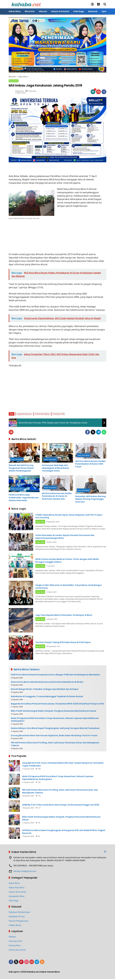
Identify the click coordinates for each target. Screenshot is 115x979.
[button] (92, 4)
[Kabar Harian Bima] (26, 4)
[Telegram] (98, 432)
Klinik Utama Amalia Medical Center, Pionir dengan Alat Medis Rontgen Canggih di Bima (67, 560)
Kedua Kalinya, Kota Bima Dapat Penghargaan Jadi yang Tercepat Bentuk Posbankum (55, 728)
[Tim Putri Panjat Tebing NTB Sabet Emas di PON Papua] (21, 647)
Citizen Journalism (17, 949)
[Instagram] (26, 962)
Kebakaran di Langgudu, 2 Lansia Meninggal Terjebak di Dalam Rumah (47, 696)
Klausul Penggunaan (18, 920)
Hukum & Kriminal (17, 891)
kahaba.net (19, 91)
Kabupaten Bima (16, 896)
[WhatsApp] (104, 432)
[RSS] (42, 962)
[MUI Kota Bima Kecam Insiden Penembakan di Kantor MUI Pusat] (90, 451)
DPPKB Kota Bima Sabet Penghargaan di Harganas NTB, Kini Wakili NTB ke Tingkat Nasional (63, 832)
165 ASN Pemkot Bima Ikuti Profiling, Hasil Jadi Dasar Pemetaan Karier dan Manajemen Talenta (55, 744)
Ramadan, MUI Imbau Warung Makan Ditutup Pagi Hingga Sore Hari (90, 499)
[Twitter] (93, 432)
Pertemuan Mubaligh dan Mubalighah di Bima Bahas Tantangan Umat (55, 468)
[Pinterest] (21, 962)
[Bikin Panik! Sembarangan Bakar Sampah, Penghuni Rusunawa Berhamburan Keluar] (14, 819)
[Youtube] (31, 962)
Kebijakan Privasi (17, 916)
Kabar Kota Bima (17, 459)
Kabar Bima (13, 81)
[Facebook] (87, 432)
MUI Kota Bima (43, 414)
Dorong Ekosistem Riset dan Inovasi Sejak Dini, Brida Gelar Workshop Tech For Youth (54, 735)
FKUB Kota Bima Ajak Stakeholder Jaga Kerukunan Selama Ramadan (24, 498)
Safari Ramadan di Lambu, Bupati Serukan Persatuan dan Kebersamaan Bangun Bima (64, 536)
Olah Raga (14, 900)
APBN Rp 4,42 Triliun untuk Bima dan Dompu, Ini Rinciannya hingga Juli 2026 (60, 804)
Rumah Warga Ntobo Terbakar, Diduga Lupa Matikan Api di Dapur (45, 689)
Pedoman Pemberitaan (19, 912)
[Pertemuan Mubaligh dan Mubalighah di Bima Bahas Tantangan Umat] (57, 453)
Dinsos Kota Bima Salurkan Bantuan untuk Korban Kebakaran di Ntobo (47, 682)
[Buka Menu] (98, 4)
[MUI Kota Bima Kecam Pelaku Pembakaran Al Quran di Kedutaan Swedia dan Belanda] (57, 483)
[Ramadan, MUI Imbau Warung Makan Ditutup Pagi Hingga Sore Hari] (90, 484)
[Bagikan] (104, 91)
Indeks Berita (15, 925)
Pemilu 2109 (59, 414)
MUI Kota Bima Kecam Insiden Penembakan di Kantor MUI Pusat (90, 464)
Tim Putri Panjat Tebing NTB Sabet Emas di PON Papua (63, 642)
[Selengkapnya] (105, 851)
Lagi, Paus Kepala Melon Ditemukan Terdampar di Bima (63, 615)
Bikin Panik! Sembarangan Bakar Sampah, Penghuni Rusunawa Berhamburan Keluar (53, 711)
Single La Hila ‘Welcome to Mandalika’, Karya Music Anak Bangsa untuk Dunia (68, 586)
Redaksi (12, 936)
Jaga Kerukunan (25, 414)
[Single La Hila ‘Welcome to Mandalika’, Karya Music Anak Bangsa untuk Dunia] (21, 593)
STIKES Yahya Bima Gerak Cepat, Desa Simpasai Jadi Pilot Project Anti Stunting (69, 516)
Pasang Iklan (15, 945)
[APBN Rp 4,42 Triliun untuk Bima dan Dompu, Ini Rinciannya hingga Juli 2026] (14, 806)
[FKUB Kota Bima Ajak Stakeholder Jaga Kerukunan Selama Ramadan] (24, 483)
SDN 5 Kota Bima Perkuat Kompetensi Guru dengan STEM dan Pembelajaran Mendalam (55, 674)
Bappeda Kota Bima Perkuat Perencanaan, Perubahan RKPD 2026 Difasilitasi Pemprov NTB (57, 703)
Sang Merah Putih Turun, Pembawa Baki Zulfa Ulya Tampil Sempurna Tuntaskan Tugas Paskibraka (63, 764)
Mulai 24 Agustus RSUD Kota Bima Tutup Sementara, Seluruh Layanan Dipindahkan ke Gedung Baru (55, 719)
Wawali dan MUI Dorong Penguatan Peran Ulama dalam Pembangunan (21, 468)
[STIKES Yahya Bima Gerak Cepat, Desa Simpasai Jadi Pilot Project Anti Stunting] (21, 521)
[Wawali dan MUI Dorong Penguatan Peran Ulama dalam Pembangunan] (24, 453)
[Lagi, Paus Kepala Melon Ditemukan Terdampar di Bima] (21, 620)
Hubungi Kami (15, 941)
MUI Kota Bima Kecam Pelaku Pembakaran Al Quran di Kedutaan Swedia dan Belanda (57, 496)
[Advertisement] (41, 166)
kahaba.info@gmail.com (24, 871)
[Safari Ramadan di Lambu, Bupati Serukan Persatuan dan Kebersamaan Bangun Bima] (21, 542)
